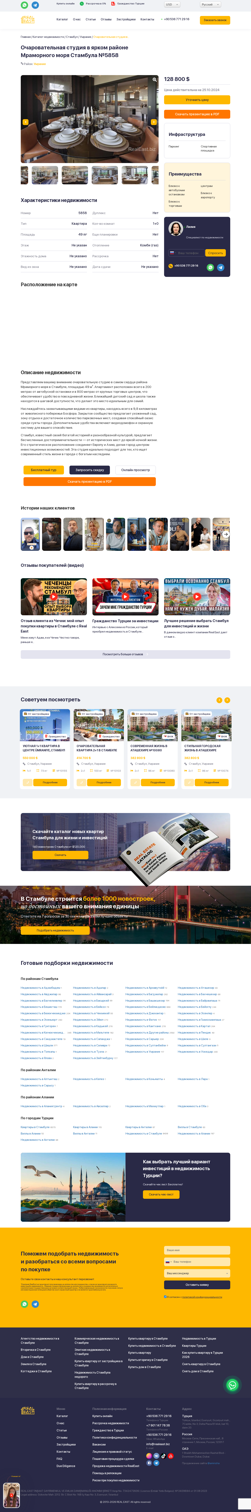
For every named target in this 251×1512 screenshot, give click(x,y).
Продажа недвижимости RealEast (115, 1466)
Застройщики (126, 19)
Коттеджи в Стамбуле (36, 1371)
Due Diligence (66, 1466)
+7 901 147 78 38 (158, 1425)
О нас (77, 19)
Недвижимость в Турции (199, 1338)
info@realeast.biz (158, 1444)
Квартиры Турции (194, 1345)
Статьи (91, 19)
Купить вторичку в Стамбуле (148, 1360)
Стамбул (72, 37)
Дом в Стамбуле (32, 1357)
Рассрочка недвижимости (110, 1423)
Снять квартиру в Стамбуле (201, 1364)
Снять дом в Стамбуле (198, 1371)
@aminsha (213, 1463)
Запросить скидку (90, 470)
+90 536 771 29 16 (176, 19)
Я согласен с (194, 1297)
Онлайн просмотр (135, 470)
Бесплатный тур (43, 470)
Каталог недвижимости (48, 37)
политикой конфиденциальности (202, 1297)
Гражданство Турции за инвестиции (125, 621)
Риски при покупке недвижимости (115, 1480)
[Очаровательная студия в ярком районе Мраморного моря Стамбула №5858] (45, 175)
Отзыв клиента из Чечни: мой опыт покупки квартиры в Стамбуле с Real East (54, 626)
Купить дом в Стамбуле (144, 1367)
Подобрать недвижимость (55, 930)
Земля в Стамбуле (33, 1364)
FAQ (59, 1459)
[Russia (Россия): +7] (173, 252)
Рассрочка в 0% (95, 3)
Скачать (60, 855)
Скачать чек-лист (161, 1194)
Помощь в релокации (106, 1473)
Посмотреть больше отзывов (123, 654)
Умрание (85, 37)
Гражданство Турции (130, 3)
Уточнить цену (197, 100)
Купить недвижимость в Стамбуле (152, 1345)
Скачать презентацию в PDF (90, 481)
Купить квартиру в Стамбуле (148, 1338)
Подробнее (50, 782)
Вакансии (99, 1444)
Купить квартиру (139, 1352)
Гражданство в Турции (108, 1430)
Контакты (147, 19)
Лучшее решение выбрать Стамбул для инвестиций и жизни (196, 623)
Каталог (62, 19)
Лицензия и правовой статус (112, 1451)
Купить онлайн (66, 3)
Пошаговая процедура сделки (113, 1459)
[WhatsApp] (232, 1385)
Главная (26, 37)
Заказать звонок (215, 20)
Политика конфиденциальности (114, 1437)
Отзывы (106, 19)
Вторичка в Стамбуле (36, 1350)
